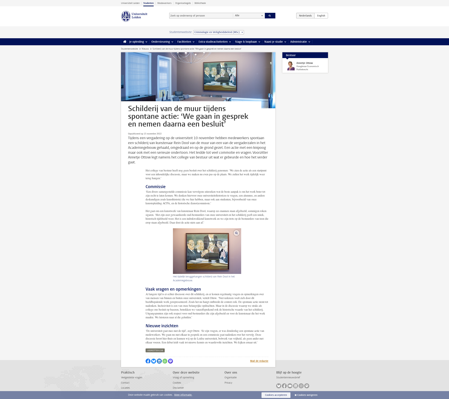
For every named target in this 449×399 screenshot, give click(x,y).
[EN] (321, 15)
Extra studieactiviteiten (213, 42)
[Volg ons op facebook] (284, 385)
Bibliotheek (200, 3)
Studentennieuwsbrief (288, 377)
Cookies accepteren (276, 395)
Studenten (148, 3)
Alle (237, 15)
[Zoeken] (270, 15)
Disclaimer (178, 388)
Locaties (125, 388)
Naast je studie (273, 42)
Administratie (298, 42)
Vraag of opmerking (183, 377)
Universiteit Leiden (130, 3)
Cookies (177, 382)
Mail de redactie (259, 361)
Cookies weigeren (307, 395)
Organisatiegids (183, 3)
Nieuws (145, 48)
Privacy (228, 382)
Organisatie (230, 377)
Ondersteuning (160, 42)
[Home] (124, 41)
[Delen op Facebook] (148, 361)
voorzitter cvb (155, 350)
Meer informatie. (183, 395)
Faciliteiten (184, 42)
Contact (125, 382)
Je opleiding (136, 42)
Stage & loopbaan (246, 42)
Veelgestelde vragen (131, 377)
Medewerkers (164, 3)
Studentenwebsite (129, 48)
